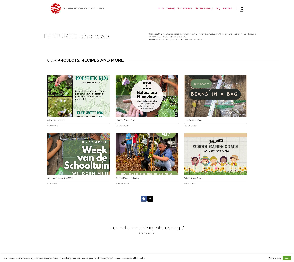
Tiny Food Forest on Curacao (127, 178)
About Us (227, 8)
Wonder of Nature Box (125, 120)
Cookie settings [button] (275, 258)
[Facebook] (144, 199)
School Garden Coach (193, 178)
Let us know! (147, 233)
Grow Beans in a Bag (192, 120)
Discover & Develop (204, 8)
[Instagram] (150, 199)
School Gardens (184, 8)
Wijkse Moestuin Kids (56, 120)
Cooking (171, 8)
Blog (218, 8)
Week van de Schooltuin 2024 (59, 178)
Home (161, 8)
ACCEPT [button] (287, 258)
